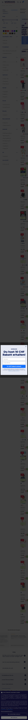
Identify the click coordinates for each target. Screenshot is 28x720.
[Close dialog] (26, 347)
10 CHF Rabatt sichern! (14, 366)
